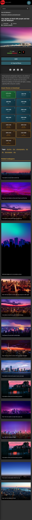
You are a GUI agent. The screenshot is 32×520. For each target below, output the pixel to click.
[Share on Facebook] (10, 69)
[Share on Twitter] (14, 69)
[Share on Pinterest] (17, 69)
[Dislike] (23, 52)
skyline (9, 149)
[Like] (19, 52)
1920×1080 (23, 101)
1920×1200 (8, 109)
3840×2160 (23, 125)
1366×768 (23, 93)
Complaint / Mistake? (8, 25)
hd (27, 149)
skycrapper (8, 152)
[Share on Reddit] (21, 69)
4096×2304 (8, 132)
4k (2, 152)
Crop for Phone (17, 63)
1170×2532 (8, 93)
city (14, 149)
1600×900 (8, 101)
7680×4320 (8, 140)
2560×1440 (23, 109)
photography (20, 149)
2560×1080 (23, 117)
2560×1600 (8, 117)
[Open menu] (29, 3)
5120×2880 (23, 132)
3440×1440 (8, 125)
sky (15, 152)
